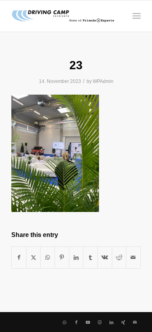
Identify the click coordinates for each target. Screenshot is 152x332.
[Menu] (137, 16)
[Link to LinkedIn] (111, 322)
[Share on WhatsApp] (48, 257)
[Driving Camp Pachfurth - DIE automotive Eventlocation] (63, 16)
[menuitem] (137, 16)
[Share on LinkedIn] (76, 257)
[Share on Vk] (105, 257)
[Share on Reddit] (119, 257)
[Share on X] (34, 257)
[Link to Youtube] (88, 322)
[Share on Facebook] (19, 257)
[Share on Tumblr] (90, 257)
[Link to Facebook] (76, 322)
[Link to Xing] (123, 322)
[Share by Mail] (133, 257)
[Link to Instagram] (100, 322)
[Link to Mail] (135, 322)
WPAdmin (103, 81)
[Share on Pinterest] (62, 257)
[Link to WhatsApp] (65, 322)
